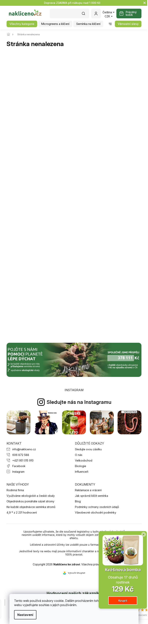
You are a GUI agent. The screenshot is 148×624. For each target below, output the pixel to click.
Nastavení (25, 615)
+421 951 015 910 (23, 460)
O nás (78, 454)
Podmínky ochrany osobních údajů (97, 507)
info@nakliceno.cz (24, 449)
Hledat (85, 14)
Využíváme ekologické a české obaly (31, 495)
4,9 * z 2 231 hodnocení (22, 512)
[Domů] (9, 34)
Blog (78, 501)
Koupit (122, 600)
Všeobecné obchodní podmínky (95, 512)
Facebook (18, 466)
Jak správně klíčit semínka (91, 495)
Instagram (18, 471)
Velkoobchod (83, 460)
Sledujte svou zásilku (88, 449)
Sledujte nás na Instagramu (79, 402)
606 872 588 (20, 454)
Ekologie (80, 466)
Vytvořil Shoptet (76, 573)
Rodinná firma (15, 490)
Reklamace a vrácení (88, 490)
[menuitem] (22, 24)
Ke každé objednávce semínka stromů (31, 507)
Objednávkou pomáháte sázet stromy (30, 501)
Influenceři (81, 471)
